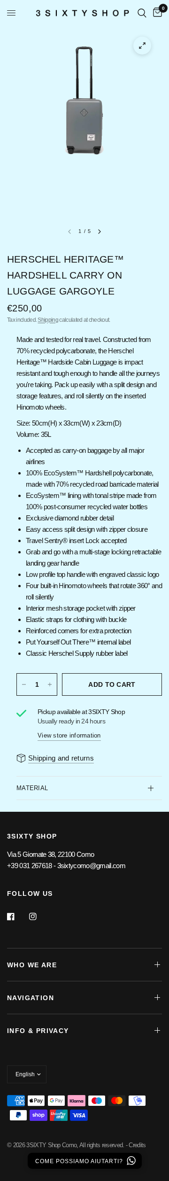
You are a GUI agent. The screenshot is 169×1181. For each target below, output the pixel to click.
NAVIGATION (30, 998)
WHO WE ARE (32, 965)
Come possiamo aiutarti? (80, 1161)
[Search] (142, 13)
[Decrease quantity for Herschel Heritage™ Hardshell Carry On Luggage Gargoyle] (24, 684)
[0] (156, 13)
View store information (69, 735)
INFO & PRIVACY (38, 1030)
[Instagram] (39, 916)
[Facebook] (17, 916)
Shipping (48, 320)
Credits (137, 1145)
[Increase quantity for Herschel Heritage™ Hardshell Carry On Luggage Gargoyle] (50, 684)
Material (32, 788)
